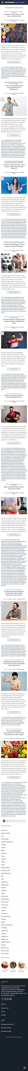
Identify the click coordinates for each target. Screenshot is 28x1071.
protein (23, 805)
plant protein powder (12, 231)
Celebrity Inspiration (7, 841)
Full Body (3, 859)
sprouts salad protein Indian (19, 477)
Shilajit (3, 922)
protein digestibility (5, 806)
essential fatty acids (14, 788)
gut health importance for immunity (9, 556)
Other (9, 242)
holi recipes (20, 73)
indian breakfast (20, 652)
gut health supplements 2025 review (12, 562)
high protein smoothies (6, 302)
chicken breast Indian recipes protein (9, 454)
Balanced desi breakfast (6, 646)
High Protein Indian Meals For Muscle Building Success (14, 396)
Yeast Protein (5, 950)
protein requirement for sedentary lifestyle (14, 233)
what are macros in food (18, 811)
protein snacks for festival (7, 76)
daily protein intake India (12, 227)
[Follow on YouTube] (10, 999)
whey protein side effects (20, 237)
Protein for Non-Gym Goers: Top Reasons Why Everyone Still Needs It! (14, 166)
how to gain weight (12, 378)
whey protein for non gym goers (11, 236)
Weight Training (5, 942)
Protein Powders (14, 83)
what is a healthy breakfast (20, 655)
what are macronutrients (16, 808)
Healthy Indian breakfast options (16, 651)
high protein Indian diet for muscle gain (10, 458)
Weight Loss (4, 936)
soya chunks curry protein (6, 477)
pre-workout (22, 152)
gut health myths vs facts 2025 (15, 559)
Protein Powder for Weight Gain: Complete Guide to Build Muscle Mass (14, 321)
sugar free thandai (17, 76)
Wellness (14, 12)
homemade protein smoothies (19, 302)
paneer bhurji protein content (14, 471)
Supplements (9, 140)
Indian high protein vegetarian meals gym (10, 466)
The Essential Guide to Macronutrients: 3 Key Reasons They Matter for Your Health (14, 732)
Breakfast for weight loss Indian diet (12, 648)
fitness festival (12, 70)
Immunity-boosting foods (7, 720)
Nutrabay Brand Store (7, 1024)
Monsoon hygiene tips (20, 722)
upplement (12, 155)
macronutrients (17, 805)
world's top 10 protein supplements (17, 157)
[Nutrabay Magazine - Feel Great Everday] (15, 2)
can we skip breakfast (12, 649)
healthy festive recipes (6, 71)
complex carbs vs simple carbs (15, 785)
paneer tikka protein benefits (15, 472)
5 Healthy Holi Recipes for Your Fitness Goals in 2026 (14, 15)
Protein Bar (4, 913)
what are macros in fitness (7, 811)
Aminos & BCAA (5, 833)
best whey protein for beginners (8, 225)
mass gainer (18, 381)
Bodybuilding (5, 839)
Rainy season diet (18, 723)
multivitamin (16, 151)
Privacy (3, 1011)
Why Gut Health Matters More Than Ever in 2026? (14, 488)
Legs (2, 879)
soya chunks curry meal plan (20, 475)
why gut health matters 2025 (18, 582)
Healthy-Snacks (19, 11)
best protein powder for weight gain (17, 224)
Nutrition (17, 161)
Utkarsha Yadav (21, 599)
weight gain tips (16, 387)
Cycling (3, 847)
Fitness (16, 589)
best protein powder (20, 300)
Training (3, 933)
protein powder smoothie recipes (8, 305)
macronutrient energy (18, 800)
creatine (9, 146)
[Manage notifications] (24, 1068)
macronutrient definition (6, 800)
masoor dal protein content (12, 469)
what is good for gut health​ (18, 577)
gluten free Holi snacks (21, 70)
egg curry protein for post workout (12, 455)
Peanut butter (5, 899)
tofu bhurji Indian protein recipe (8, 478)
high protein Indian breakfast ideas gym (17, 457)
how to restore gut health (18, 573)
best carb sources (18, 784)
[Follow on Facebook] (2, 999)
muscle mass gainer (8, 383)
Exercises (3, 853)
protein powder (20, 303)
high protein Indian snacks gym (12, 463)
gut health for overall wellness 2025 (16, 550)
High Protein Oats (6, 873)
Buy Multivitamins (6, 1031)
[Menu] (2, 2)
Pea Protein (4, 896)
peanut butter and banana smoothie (9, 303)
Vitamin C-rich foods (16, 725)
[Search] (26, 2)
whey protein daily (13, 234)
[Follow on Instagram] (5, 999)
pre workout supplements (13, 152)
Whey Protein (20, 162)
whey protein (19, 155)
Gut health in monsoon (20, 718)
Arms (2, 836)
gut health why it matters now (13, 564)
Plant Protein (23, 219)
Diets (13, 11)
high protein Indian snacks (18, 71)
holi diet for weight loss (6, 73)
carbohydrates (4, 785)
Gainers (18, 316)
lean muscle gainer (11, 381)
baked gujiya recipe (13, 68)
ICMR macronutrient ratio (13, 793)
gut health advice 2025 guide (15, 545)
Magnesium (4, 882)
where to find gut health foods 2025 (14, 580)
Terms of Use (5, 1008)
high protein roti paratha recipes (17, 464)
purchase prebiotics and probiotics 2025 (13, 576)
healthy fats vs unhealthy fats (19, 790)
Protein (21, 82)
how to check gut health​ (17, 568)
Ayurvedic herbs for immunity (7, 718)
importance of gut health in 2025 (8, 574)
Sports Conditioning (6, 925)
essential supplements (16, 148)
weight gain (18, 386)
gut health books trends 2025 (10, 549)
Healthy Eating (8, 11)
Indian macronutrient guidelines (16, 794)
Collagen (3, 844)
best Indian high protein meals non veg (12, 451)
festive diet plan (5, 70)
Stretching (4, 927)
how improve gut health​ (6, 568)
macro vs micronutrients (13, 797)
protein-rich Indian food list (7, 475)
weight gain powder (7, 387)
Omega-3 (3, 890)
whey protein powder (9, 237)
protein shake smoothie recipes (13, 306)
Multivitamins (8, 82)
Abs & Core (4, 830)
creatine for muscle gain (16, 146)
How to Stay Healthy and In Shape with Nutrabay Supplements (14, 87)
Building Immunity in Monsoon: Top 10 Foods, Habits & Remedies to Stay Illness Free (14, 663)
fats (11, 790)
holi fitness (14, 73)
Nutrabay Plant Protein (17, 230)
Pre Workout (15, 82)
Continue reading (14, 62)
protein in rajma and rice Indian (18, 474)
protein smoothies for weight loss (15, 309)
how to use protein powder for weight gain (13, 228)
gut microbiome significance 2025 (17, 567)
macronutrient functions (6, 802)
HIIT (2, 876)
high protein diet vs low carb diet (8, 791)
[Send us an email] (8, 999)
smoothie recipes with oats (7, 311)
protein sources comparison (17, 806)
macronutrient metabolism (13, 803)
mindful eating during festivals (17, 74)
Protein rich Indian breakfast (14, 654)
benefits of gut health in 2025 (17, 541)
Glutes (3, 864)
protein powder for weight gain (12, 384)
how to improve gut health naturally (14, 571)
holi (25, 71)
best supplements (11, 144)
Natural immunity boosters (7, 723)
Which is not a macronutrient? (16, 812)
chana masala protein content (18, 452)
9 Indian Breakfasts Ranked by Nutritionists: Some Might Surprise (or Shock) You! (14, 593)
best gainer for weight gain (14, 222)
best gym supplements (14, 143)
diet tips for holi (22, 68)
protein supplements (6, 154)
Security (3, 1015)
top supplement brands (16, 154)
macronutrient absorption (14, 799)
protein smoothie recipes (11, 308)
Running (3, 919)
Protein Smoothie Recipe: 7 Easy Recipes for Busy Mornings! (14, 245)
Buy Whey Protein (6, 1027)
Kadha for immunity (10, 722)
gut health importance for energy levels (17, 555)
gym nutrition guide (8, 151)
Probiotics (4, 907)
